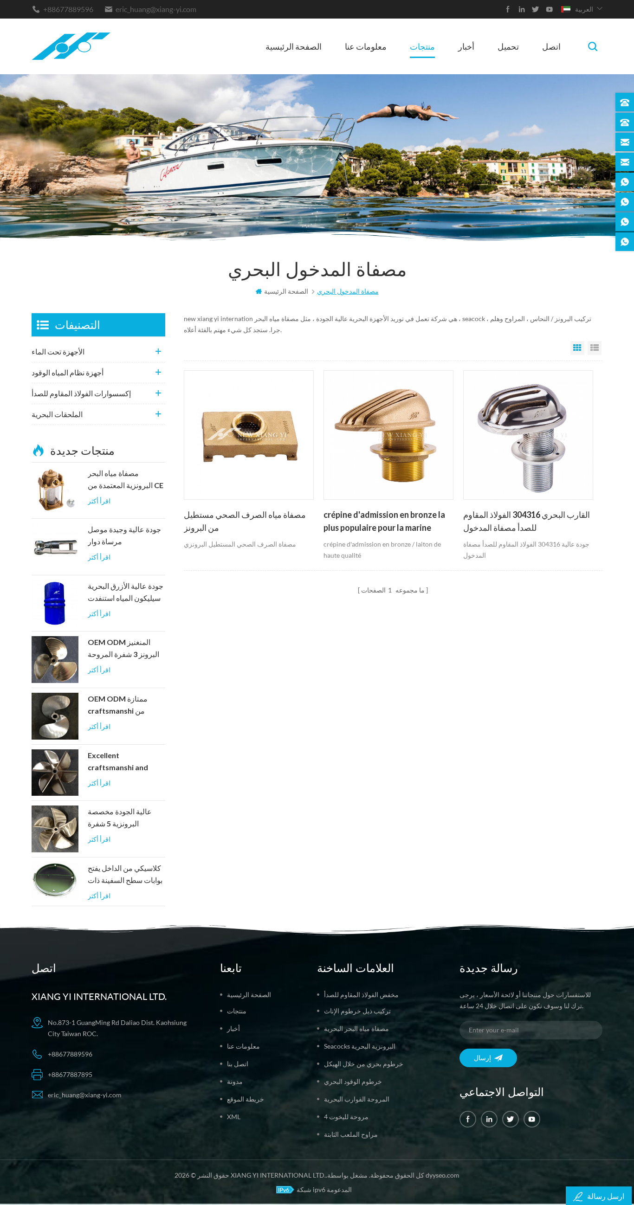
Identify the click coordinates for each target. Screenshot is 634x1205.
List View (595, 348)
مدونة (235, 1081)
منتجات (422, 46)
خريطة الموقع (245, 1099)
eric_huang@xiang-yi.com (156, 9)
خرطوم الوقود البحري (353, 1081)
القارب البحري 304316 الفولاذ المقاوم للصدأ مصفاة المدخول (526, 521)
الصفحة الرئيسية (293, 46)
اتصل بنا (237, 1064)
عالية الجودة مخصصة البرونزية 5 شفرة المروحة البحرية (120, 818)
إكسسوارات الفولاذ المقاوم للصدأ (81, 393)
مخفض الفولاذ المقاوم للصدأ (361, 995)
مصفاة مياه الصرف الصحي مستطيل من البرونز (245, 521)
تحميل (508, 46)
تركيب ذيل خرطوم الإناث (357, 1011)
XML (233, 1117)
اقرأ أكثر (99, 501)
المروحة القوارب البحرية (356, 1099)
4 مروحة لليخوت (346, 1117)
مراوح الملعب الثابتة (351, 1134)
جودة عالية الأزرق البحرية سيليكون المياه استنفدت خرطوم (125, 593)
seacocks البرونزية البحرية (359, 1046)
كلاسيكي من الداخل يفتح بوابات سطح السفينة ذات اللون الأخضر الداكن (125, 875)
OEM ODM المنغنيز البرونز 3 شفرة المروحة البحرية (123, 649)
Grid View (577, 348)
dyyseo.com (442, 1175)
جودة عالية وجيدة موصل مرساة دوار (124, 535)
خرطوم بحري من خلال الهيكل (363, 1064)
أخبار (466, 46)
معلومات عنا (366, 46)
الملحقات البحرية (57, 414)
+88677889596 (68, 9)
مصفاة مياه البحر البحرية (356, 1028)
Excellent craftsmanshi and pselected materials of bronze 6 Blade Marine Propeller (122, 762)
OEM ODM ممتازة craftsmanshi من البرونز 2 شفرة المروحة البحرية (123, 706)
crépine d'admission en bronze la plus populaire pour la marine (384, 521)
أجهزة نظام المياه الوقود (68, 372)
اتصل (551, 46)
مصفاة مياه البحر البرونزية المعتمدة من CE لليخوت (125, 480)
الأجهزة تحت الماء (58, 351)
